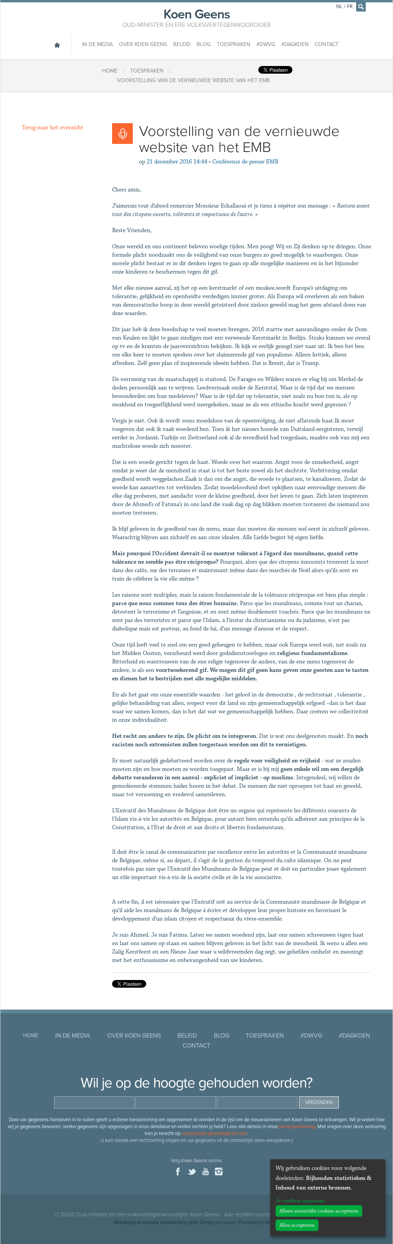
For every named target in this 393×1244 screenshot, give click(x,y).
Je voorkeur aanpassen (300, 1200)
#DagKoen (295, 44)
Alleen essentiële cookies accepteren (318, 1211)
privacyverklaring (297, 1127)
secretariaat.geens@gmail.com (214, 1133)
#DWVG (265, 44)
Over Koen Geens (143, 44)
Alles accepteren (297, 1225)
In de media (97, 44)
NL (339, 6)
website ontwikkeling (165, 1222)
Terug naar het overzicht (52, 127)
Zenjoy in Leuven (218, 1222)
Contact (327, 44)
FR (350, 6)
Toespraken (233, 44)
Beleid (181, 44)
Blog (203, 44)
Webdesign (125, 1222)
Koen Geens (196, 17)
